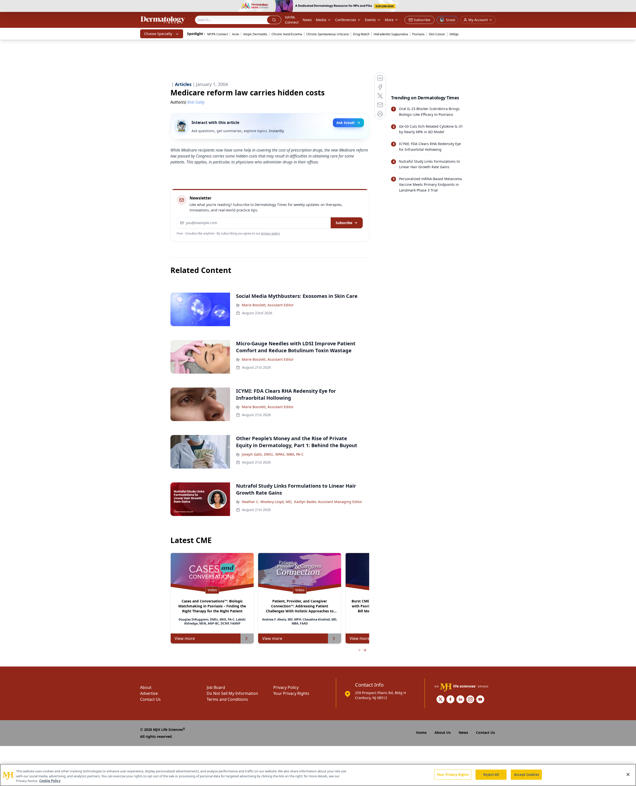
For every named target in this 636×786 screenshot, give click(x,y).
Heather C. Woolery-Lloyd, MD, (267, 501)
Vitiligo (454, 34)
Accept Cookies (526, 774)
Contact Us (150, 699)
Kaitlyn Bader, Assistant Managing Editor (328, 501)
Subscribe (344, 222)
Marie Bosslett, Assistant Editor (268, 305)
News (307, 19)
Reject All (491, 774)
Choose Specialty (158, 33)
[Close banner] (629, 6)
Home (421, 732)
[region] (318, 775)
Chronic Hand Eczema (287, 34)
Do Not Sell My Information (232, 693)
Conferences (345, 19)
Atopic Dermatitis (255, 34)
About (146, 687)
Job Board (216, 687)
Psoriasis (418, 34)
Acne (235, 34)
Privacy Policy (286, 687)
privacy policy (270, 233)
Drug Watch (361, 34)
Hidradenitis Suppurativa (391, 34)
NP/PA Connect (292, 20)
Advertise (149, 693)
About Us (443, 732)
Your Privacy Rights (291, 693)
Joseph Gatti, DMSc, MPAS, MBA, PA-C (273, 454)
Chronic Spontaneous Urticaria (327, 34)
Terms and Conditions (227, 699)
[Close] (628, 774)
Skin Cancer (437, 34)
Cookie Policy (49, 781)
